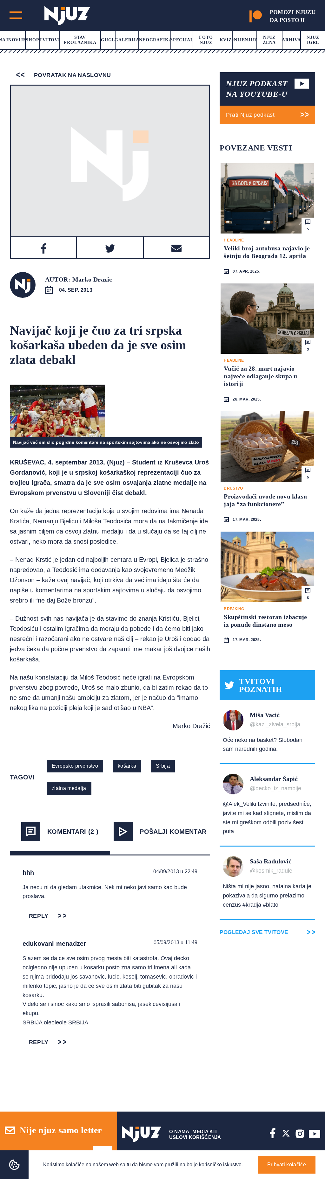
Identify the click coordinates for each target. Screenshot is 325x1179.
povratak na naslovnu (71, 75)
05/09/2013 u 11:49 (176, 942)
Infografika (154, 40)
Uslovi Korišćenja (195, 1137)
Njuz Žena (269, 40)
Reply (39, 916)
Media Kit (204, 1131)
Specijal (182, 40)
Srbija (163, 766)
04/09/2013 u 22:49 (175, 871)
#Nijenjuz (244, 40)
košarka (127, 766)
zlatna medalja (69, 788)
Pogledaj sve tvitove (254, 932)
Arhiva (291, 40)
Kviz (226, 40)
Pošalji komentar (173, 831)
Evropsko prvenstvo (75, 766)
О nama (179, 1131)
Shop (32, 40)
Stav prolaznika (80, 40)
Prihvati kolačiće (286, 1164)
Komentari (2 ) (73, 831)
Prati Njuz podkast (250, 115)
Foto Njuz (206, 40)
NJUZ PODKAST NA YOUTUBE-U (256, 88)
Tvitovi (49, 40)
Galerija (127, 40)
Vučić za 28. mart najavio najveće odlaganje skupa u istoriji (260, 376)
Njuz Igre (313, 40)
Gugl (108, 40)
